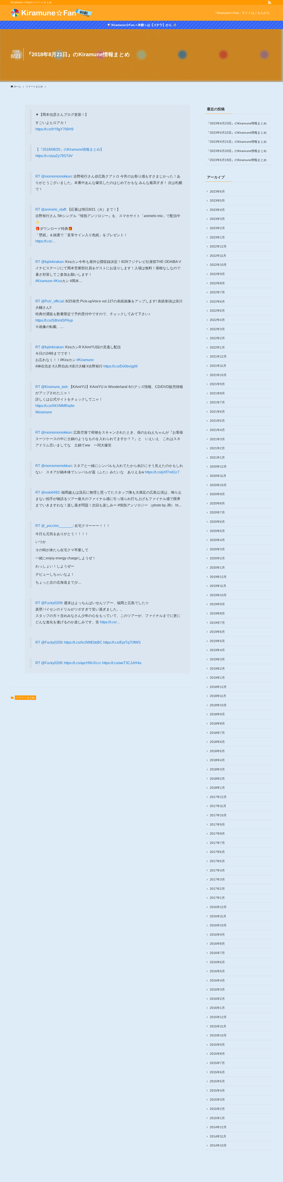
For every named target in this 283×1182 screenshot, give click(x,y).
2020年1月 (217, 567)
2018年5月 (217, 751)
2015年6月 (217, 1072)
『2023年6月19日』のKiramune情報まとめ (237, 160)
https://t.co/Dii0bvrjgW (120, 366)
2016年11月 (218, 916)
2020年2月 (217, 558)
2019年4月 (217, 650)
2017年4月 (217, 870)
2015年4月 (217, 1090)
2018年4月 (217, 760)
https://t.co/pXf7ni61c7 (162, 472)
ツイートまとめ (25, 697)
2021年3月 (217, 439)
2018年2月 (217, 778)
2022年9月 (217, 274)
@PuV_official (52, 301)
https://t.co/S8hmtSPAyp (54, 320)
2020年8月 (217, 503)
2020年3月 (217, 549)
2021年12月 (218, 356)
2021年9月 (217, 384)
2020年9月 (217, 494)
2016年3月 (217, 989)
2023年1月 (217, 237)
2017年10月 (218, 815)
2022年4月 (217, 320)
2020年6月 (217, 521)
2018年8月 (217, 723)
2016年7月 (217, 953)
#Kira (58, 281)
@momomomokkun (56, 176)
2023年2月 (217, 228)
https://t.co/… (45, 241)
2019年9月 (217, 604)
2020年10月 (218, 485)
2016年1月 (217, 1008)
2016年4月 (217, 980)
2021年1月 (217, 457)
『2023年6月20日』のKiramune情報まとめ (237, 151)
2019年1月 (217, 677)
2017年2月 (217, 888)
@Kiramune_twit (54, 387)
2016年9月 (217, 934)
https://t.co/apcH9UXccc (82, 663)
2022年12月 (218, 246)
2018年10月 (218, 705)
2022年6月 (217, 301)
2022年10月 (218, 264)
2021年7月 (217, 402)
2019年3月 (217, 659)
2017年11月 (218, 806)
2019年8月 (217, 613)
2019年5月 (217, 641)
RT (38, 176)
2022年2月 (217, 338)
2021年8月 (217, 393)
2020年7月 (217, 512)
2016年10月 (218, 925)
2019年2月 (217, 668)
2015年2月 (217, 1109)
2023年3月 (217, 219)
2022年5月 (217, 310)
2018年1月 (217, 787)
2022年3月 (217, 329)
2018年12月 (218, 687)
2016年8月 (217, 943)
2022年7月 (217, 292)
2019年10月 (218, 595)
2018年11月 (218, 696)
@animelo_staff (53, 209)
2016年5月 (217, 971)
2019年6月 (217, 631)
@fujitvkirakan (52, 262)
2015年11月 (218, 1026)
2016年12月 (218, 907)
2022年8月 (217, 283)
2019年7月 (217, 622)
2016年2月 (217, 998)
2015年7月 (217, 1063)
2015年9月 (217, 1044)
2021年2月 (217, 448)
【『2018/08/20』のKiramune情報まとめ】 (69, 149)
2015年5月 (217, 1081)
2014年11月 (218, 1136)
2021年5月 (217, 420)
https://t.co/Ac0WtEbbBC (83, 642)
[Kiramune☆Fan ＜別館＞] (52, 12)
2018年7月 (217, 732)
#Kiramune (44, 281)
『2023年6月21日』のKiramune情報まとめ (237, 141)
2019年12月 (218, 577)
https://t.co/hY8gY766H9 (54, 129)
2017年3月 (217, 879)
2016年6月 (217, 962)
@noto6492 (50, 492)
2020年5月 (217, 531)
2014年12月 (218, 1127)
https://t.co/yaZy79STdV (54, 156)
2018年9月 (217, 714)
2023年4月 (217, 210)
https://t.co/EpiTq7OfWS (122, 642)
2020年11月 (218, 476)
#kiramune (43, 412)
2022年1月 (217, 347)
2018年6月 (217, 742)
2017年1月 (217, 897)
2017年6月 (217, 852)
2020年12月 (218, 466)
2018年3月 (217, 769)
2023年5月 (217, 200)
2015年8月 (217, 1053)
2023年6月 (217, 191)
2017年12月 (218, 797)
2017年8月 (217, 833)
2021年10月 (218, 375)
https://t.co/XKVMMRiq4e (55, 406)
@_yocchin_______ (57, 526)
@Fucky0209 (51, 603)
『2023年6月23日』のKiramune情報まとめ (237, 123)
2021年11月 (218, 365)
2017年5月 (217, 861)
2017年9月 (217, 824)
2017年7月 (217, 843)
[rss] (269, 2)
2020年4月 (217, 540)
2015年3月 (217, 1099)
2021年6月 (217, 411)
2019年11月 (218, 586)
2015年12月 (218, 1017)
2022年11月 (218, 255)
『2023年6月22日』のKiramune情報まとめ (237, 132)
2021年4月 (217, 430)
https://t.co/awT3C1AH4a (121, 663)
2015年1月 (217, 1118)
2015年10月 (218, 1035)
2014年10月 (218, 1145)
